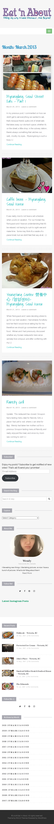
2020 (4, 731)
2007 (4, 800)
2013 (4, 768)
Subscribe (10, 478)
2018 (4, 741)
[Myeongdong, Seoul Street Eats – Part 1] (27, 72)
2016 (4, 752)
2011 (4, 779)
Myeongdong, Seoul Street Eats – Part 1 (25, 98)
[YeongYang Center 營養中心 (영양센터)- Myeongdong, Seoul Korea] (27, 270)
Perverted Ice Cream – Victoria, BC (32, 645)
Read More (27, 573)
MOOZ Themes (22, 818)
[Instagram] (34, 591)
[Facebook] (24, 591)
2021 (4, 725)
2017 (4, 747)
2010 (4, 784)
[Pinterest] (29, 591)
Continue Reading (14, 144)
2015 (4, 757)
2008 (4, 795)
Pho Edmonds (22, 684)
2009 (4, 790)
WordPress (42, 818)
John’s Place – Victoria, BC (28, 658)
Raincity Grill (15, 402)
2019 (4, 736)
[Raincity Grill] (27, 378)
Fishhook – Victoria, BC (26, 633)
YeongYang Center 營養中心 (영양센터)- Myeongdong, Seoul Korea (27, 299)
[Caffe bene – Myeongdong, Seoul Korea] (27, 175)
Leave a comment (29, 107)
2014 (4, 763)
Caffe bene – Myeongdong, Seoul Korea (26, 201)
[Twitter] (20, 591)
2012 (4, 774)
